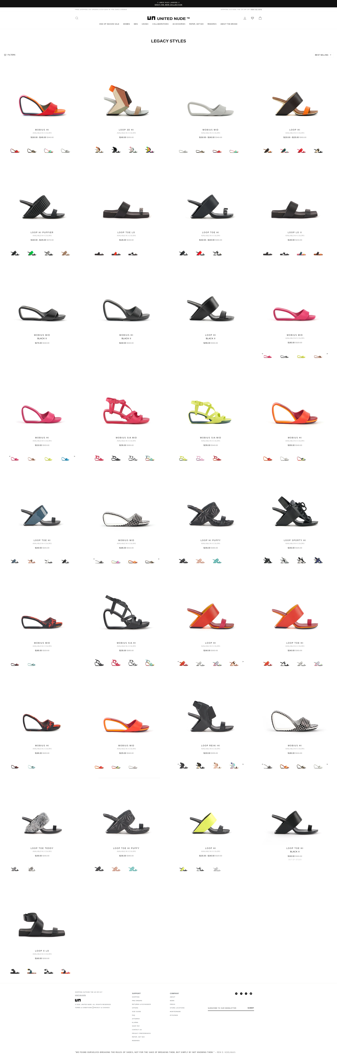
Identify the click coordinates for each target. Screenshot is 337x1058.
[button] (324, 55)
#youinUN (174, 1015)
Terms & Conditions (83, 1007)
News (172, 1000)
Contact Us (137, 1029)
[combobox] (323, 55)
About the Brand (228, 24)
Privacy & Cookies (102, 1007)
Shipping (136, 997)
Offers (135, 1008)
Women (126, 24)
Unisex (145, 24)
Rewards (212, 24)
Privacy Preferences (141, 1033)
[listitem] (42, 110)
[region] (168, 55)
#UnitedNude (175, 1011)
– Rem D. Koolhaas (155, 1052)
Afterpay (136, 1018)
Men (136, 24)
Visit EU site (256, 9)
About (172, 997)
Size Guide (136, 1011)
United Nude (86, 1004)
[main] (168, 521)
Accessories (179, 24)
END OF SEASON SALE (109, 24)
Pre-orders (137, 1000)
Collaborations (160, 24)
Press (172, 1004)
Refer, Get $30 (196, 24)
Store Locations (177, 1008)
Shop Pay (136, 1026)
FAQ (133, 1015)
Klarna (135, 1022)
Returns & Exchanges (141, 1004)
